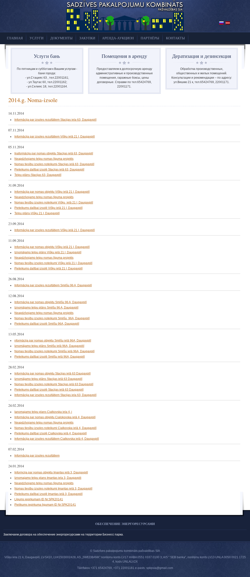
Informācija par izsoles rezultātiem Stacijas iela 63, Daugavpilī (55, 119)
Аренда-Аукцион (118, 38)
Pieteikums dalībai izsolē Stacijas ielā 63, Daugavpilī (49, 169)
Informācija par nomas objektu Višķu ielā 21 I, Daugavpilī (52, 191)
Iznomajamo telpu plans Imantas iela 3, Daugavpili (47, 478)
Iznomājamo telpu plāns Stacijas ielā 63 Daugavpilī (48, 379)
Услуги (36, 38)
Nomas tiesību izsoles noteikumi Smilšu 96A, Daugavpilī (52, 318)
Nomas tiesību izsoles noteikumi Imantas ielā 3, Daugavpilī (53, 488)
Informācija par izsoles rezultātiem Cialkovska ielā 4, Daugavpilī (56, 438)
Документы (61, 38)
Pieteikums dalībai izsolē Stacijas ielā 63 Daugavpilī (48, 389)
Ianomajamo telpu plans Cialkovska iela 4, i (43, 412)
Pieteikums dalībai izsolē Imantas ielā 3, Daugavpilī (48, 494)
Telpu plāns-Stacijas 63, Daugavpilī (37, 175)
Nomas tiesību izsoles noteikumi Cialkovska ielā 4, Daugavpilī (55, 428)
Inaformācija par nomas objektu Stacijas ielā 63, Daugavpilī (53, 153)
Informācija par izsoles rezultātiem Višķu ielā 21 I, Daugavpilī (54, 136)
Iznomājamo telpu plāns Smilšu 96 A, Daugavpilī (46, 307)
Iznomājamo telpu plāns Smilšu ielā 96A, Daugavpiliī (49, 346)
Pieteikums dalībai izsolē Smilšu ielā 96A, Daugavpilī (49, 356)
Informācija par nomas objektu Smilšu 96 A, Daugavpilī (50, 302)
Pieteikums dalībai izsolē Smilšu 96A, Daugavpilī (46, 323)
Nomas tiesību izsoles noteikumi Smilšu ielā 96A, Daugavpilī (54, 351)
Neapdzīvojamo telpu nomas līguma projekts (43, 158)
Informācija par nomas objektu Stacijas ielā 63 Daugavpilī (52, 373)
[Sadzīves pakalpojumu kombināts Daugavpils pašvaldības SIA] (125, 31)
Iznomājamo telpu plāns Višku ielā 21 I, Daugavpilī (47, 252)
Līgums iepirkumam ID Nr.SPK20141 (38, 499)
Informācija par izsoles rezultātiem (37, 455)
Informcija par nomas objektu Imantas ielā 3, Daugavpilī (51, 472)
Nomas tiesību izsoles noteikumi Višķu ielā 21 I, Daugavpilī (53, 202)
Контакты (175, 38)
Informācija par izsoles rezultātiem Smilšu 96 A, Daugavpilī (53, 285)
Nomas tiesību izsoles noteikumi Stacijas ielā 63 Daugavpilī (53, 384)
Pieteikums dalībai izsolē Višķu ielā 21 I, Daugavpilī (48, 208)
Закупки (87, 38)
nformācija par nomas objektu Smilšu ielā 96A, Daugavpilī (52, 340)
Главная (15, 38)
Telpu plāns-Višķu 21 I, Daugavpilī (37, 213)
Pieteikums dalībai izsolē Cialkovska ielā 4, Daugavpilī (50, 433)
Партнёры (150, 38)
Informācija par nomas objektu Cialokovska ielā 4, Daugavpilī (54, 417)
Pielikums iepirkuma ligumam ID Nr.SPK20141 (45, 504)
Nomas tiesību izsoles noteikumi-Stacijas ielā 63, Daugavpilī (54, 164)
